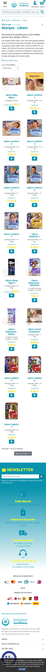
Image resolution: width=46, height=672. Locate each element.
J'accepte (22, 669)
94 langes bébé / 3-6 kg (34, 101)
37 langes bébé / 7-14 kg (34, 148)
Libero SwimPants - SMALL (11, 332)
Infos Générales (10, 644)
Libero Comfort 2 (34, 96)
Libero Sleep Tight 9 (11, 281)
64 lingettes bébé (11, 101)
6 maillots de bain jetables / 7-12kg (11, 338)
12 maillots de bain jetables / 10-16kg (34, 289)
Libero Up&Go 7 (11, 425)
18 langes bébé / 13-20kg (34, 384)
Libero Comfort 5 (11, 189)
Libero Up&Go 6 (34, 379)
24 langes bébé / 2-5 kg (34, 240)
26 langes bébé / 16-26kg (11, 240)
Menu (4, 639)
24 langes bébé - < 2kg (34, 335)
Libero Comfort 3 (11, 142)
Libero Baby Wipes (12, 96)
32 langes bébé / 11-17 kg (11, 194)
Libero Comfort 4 (34, 142)
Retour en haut (23, 453)
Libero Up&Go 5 (11, 379)
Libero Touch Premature (34, 330)
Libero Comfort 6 (34, 189)
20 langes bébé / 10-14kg (11, 384)
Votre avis (7, 648)
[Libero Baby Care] (9, 60)
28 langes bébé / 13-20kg (34, 194)
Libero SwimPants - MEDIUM (34, 283)
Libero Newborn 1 (34, 235)
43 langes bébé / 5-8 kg (11, 148)
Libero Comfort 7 (11, 235)
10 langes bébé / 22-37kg (11, 287)
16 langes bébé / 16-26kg (11, 431)
